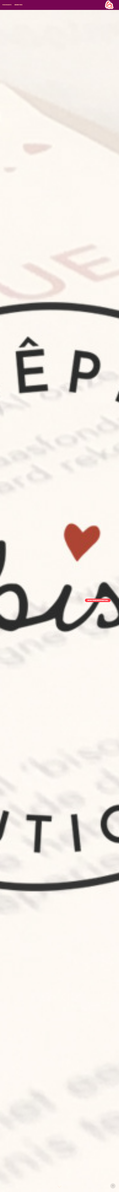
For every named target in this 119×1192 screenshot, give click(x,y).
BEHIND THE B (18, 4)
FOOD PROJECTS (6, 4)
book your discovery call (98, 600)
